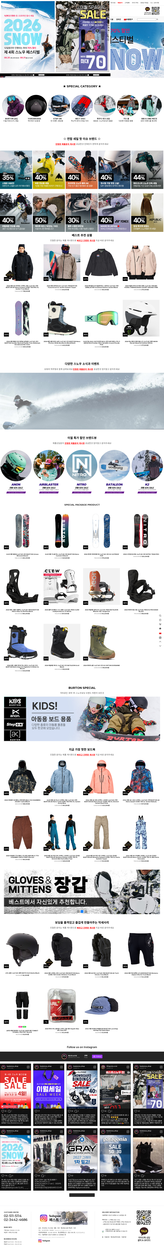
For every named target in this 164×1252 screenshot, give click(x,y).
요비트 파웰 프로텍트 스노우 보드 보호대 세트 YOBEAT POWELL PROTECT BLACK (22, 1031)
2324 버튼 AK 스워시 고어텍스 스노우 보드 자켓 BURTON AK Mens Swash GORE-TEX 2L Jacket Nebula (141, 800)
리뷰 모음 (112, 3)
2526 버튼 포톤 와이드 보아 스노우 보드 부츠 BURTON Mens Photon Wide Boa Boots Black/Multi (62, 342)
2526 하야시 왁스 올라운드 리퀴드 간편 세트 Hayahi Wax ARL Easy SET (62, 1029)
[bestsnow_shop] (3, 1067)
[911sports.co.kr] (103, 1067)
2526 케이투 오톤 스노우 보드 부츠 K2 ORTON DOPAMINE (101, 665)
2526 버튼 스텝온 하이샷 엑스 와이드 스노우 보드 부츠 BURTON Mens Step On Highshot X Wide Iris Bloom (22, 667)
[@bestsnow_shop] (64, 1056)
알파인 (118, 19)
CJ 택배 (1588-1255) (114, 1220)
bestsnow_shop (12, 1066)
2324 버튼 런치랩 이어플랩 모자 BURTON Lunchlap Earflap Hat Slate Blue (101, 1029)
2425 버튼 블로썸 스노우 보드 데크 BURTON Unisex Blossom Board (22, 555)
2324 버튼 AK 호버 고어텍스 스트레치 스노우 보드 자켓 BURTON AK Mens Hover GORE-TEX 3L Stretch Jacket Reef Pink (101, 801)
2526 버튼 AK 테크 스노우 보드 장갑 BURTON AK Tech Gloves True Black (101, 974)
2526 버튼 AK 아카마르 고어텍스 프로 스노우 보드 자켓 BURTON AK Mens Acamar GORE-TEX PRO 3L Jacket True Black (22, 287)
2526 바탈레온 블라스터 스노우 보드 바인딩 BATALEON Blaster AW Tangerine (101, 610)
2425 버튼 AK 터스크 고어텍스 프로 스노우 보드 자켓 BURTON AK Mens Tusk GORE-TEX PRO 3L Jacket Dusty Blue (62, 801)
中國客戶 (129, 19)
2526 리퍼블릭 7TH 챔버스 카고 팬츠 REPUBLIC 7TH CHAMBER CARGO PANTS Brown (22, 856)
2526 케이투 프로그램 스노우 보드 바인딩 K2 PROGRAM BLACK (141, 610)
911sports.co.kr (112, 1066)
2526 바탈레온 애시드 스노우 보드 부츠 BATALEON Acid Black (62, 666)
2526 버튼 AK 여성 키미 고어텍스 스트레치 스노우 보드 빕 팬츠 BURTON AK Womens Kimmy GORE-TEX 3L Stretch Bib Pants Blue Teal (62, 857)
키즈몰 (111, 19)
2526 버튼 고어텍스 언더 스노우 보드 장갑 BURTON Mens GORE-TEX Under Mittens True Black (62, 974)
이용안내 (106, 1237)
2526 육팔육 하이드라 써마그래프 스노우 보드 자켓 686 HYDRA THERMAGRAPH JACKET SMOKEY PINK (141, 286)
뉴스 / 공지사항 (155, 3)
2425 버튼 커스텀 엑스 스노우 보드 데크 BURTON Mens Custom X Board (62, 555)
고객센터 (127, 3)
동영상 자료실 (144, 3)
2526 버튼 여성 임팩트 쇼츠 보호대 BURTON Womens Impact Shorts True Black (141, 974)
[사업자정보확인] (80, 1232)
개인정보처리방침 (115, 1237)
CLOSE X (41, 75)
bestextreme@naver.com (63, 1230)
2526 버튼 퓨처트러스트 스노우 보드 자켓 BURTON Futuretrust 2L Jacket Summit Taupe (62, 286)
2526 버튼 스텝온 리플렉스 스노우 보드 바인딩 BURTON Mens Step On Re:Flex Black (22, 610)
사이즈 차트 (135, 3)
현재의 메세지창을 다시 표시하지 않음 (22, 75)
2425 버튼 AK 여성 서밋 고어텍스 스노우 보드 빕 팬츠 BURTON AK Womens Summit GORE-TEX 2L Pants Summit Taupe (101, 857)
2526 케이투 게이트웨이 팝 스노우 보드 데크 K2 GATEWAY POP (101, 555)
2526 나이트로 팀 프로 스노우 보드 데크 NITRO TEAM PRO (141, 554)
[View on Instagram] (28, 1067)
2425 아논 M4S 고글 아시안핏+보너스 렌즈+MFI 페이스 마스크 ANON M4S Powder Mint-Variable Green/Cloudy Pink (101, 343)
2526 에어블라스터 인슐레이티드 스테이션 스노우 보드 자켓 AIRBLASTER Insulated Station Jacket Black (101, 286)
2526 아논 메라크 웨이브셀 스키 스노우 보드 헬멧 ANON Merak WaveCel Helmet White (141, 342)
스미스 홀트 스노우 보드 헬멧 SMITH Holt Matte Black (22, 973)
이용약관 (123, 1237)
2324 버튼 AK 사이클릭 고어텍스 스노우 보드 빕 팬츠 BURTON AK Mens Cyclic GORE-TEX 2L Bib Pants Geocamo (141, 857)
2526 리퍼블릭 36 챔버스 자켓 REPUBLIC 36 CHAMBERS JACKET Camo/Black (22, 800)
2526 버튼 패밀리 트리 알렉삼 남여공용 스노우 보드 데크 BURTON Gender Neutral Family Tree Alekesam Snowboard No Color (22, 343)
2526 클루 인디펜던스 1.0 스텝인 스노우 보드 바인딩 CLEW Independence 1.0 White (62, 610)
